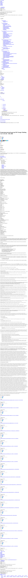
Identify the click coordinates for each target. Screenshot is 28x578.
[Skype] (6, 140)
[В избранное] (2, 137)
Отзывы (3, 165)
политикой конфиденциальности (12, 559)
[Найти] (1, 75)
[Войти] (0, 95)
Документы (1, 556)
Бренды (1, 553)
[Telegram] (7, 140)
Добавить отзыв (2, 180)
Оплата (3, 166)
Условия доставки (2, 554)
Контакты (1, 555)
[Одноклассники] (1, 140)
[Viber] (4, 140)
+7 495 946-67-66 (2, 7)
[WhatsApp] (5, 140)
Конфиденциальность (3, 574)
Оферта (1, 557)
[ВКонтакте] (0, 140)
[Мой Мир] (2, 140)
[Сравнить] (1, 138)
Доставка (3, 167)
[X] (3, 140)
